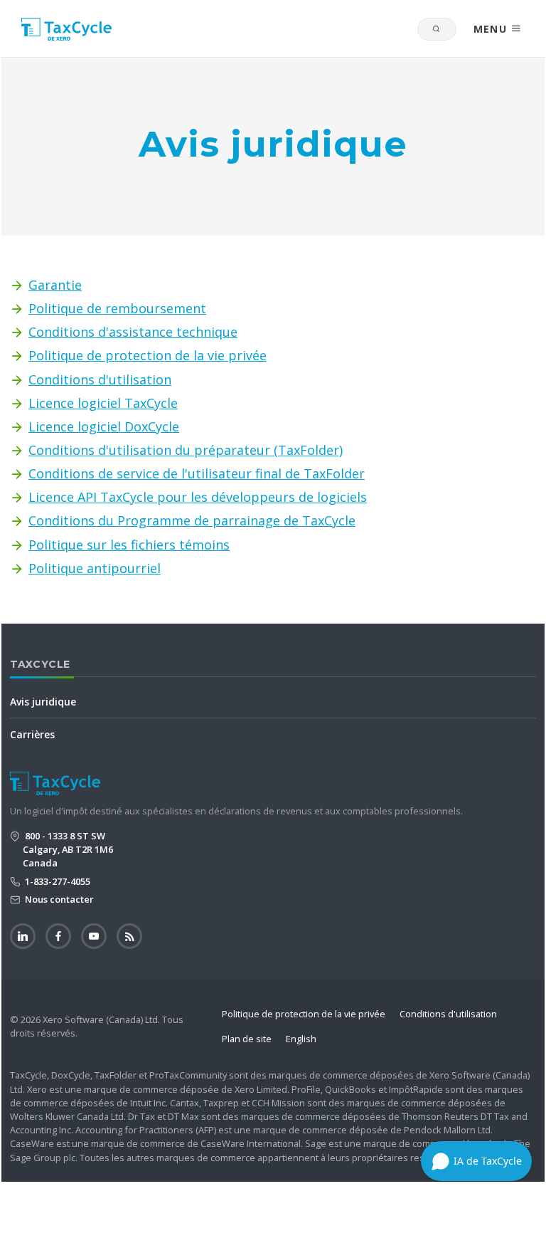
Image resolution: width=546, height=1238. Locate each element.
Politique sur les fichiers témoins (129, 544)
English (301, 1038)
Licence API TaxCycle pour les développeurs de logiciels (197, 496)
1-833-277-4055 (56, 881)
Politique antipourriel (94, 568)
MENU (492, 29)
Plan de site (247, 1038)
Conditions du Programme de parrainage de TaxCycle (191, 520)
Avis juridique (43, 701)
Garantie (55, 284)
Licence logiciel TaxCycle (103, 402)
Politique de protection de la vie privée (147, 355)
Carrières (32, 734)
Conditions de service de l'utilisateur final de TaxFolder (196, 473)
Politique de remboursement (117, 308)
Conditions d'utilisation (99, 379)
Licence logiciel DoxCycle (103, 426)
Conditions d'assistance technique (132, 331)
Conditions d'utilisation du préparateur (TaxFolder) (185, 449)
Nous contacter (58, 899)
